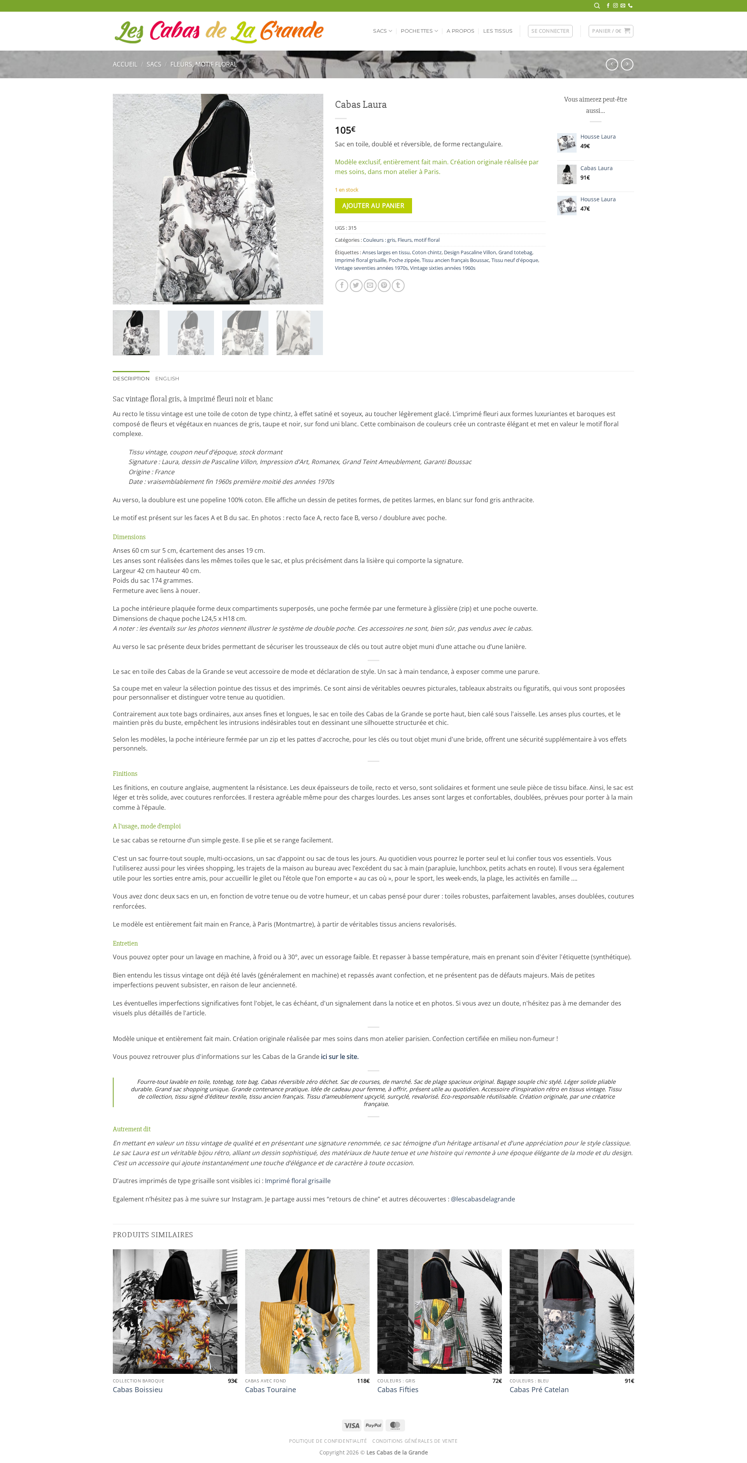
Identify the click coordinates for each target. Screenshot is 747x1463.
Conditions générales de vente (415, 1441)
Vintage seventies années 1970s (371, 267)
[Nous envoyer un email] (623, 6)
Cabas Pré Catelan (539, 1389)
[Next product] (612, 64)
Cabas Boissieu (138, 1389)
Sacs (380, 31)
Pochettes (417, 31)
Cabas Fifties (398, 1389)
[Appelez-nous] (630, 6)
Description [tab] (131, 379)
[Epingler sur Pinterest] (384, 285)
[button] (550, 31)
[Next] (309, 199)
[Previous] (127, 199)
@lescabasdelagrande (483, 1199)
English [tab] (167, 379)
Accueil (125, 64)
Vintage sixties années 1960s (442, 267)
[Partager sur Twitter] (356, 285)
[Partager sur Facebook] (341, 285)
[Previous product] (627, 64)
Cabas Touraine (270, 1389)
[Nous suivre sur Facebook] (608, 6)
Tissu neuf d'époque (514, 260)
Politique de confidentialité (328, 1441)
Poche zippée (404, 260)
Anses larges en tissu (386, 252)
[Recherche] (597, 5)
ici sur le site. (340, 1056)
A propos (460, 31)
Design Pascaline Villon (470, 252)
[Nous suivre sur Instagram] (615, 6)
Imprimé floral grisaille (360, 260)
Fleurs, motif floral (203, 64)
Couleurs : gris (379, 239)
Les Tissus (498, 31)
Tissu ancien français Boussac (455, 260)
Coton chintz (427, 252)
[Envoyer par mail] (370, 285)
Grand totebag (515, 252)
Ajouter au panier (373, 205)
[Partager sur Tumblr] (398, 285)
